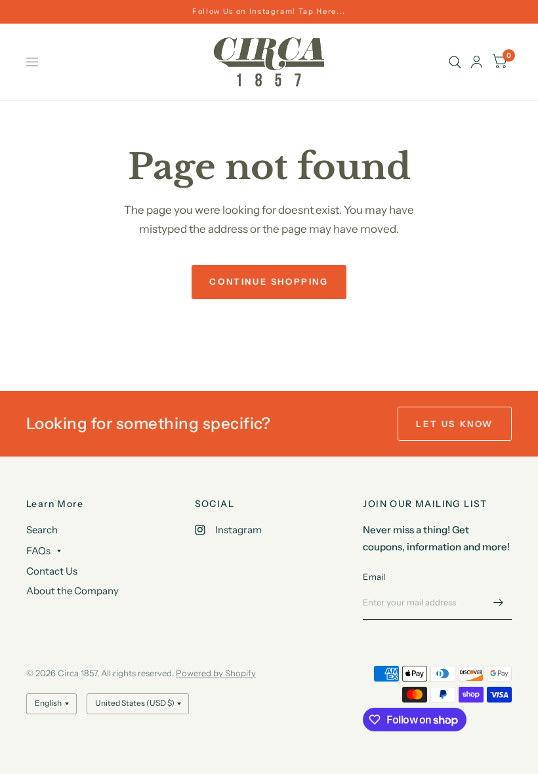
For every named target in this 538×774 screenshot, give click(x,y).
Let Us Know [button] (454, 423)
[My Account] (476, 62)
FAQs (38, 550)
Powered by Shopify (216, 673)
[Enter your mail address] (499, 603)
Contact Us (51, 571)
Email (374, 576)
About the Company (72, 590)
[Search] (455, 62)
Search (42, 529)
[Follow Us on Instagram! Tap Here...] (269, 11)
